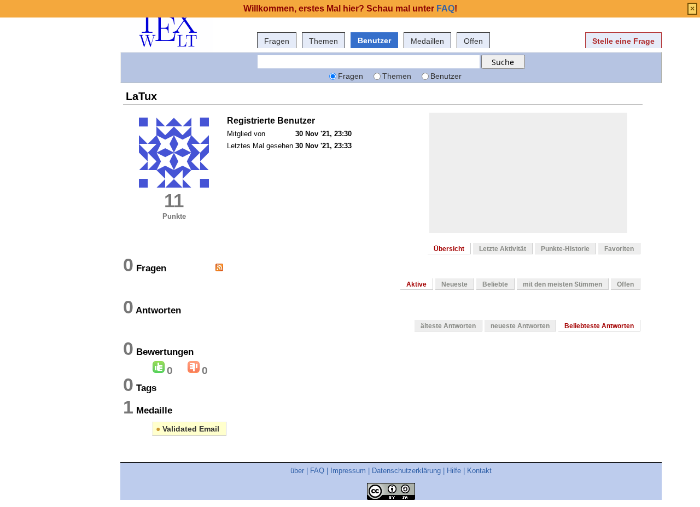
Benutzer (374, 40)
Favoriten (619, 249)
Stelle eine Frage (623, 41)
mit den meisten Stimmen (562, 284)
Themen (323, 41)
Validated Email (187, 428)
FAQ (317, 471)
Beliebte (495, 284)
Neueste (454, 284)
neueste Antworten (520, 326)
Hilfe (454, 471)
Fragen (276, 41)
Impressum (348, 471)
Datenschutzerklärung (406, 471)
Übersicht (449, 249)
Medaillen (427, 41)
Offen (473, 41)
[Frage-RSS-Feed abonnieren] (219, 267)
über (297, 471)
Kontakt (479, 471)
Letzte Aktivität (502, 249)
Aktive (416, 284)
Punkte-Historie (565, 249)
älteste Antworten (448, 326)
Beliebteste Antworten (599, 326)
